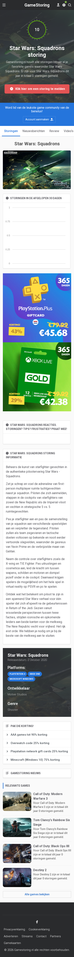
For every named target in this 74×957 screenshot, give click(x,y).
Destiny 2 (39, 870)
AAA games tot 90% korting (29, 734)
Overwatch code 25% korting (30, 743)
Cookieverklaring (39, 929)
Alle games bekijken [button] (37, 894)
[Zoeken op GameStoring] (69, 5)
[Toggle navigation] (4, 5)
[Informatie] (64, 5)
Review (54, 131)
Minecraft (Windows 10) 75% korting (35, 759)
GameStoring (37, 5)
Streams (27, 936)
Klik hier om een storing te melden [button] (39, 89)
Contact (41, 936)
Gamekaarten (12, 943)
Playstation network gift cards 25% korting (39, 751)
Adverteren (11, 936)
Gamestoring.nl (24, 950)
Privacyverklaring (14, 929)
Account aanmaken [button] (37, 119)
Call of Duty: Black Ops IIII (51, 846)
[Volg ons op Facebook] (37, 922)
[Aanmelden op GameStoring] (58, 5)
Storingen (11, 131)
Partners (55, 936)
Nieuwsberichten (33, 131)
